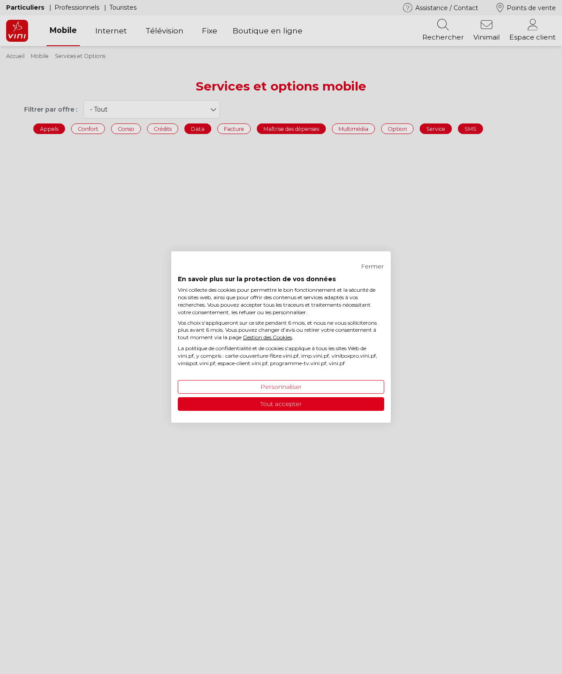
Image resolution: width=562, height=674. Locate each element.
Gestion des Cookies (267, 337)
